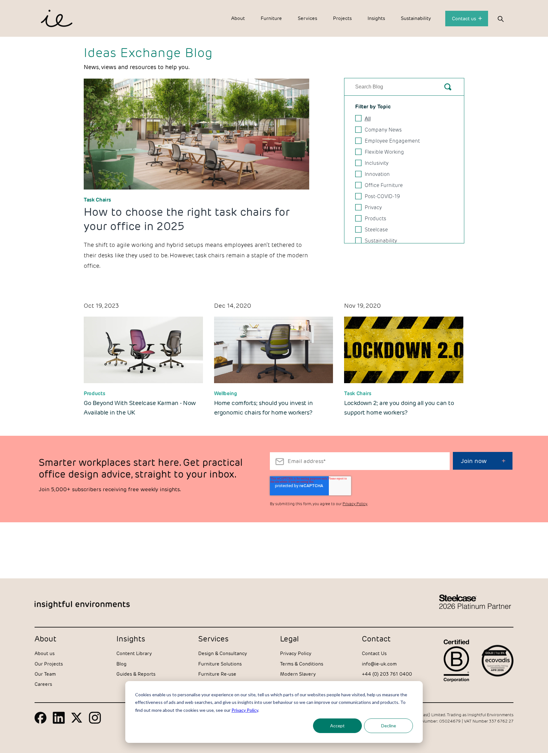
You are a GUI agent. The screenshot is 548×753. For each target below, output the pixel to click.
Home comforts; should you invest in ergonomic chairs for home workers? (263, 407)
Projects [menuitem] (342, 18)
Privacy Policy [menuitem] (295, 653)
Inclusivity (376, 163)
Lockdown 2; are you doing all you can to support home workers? (399, 407)
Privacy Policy (245, 710)
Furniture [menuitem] (271, 18)
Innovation (377, 174)
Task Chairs (97, 199)
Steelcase (376, 229)
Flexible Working (384, 152)
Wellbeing (225, 393)
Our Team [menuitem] (45, 674)
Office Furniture (384, 185)
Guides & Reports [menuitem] (135, 674)
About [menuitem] (238, 18)
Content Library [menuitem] (134, 653)
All (368, 118)
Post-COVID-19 (382, 196)
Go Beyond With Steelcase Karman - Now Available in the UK (140, 407)
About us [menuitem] (45, 653)
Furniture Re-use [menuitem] (217, 674)
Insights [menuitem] (376, 18)
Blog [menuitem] (121, 664)
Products (375, 218)
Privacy (373, 207)
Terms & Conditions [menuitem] (301, 664)
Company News (383, 129)
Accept (337, 725)
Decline (388, 725)
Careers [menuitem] (43, 684)
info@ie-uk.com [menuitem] (379, 664)
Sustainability (381, 240)
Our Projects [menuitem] (49, 664)
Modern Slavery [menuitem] (298, 674)
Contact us (464, 19)
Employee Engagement (392, 141)
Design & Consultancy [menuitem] (222, 653)
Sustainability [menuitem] (416, 18)
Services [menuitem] (307, 18)
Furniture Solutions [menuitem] (220, 664)
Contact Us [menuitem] (374, 653)
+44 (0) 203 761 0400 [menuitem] (387, 674)
